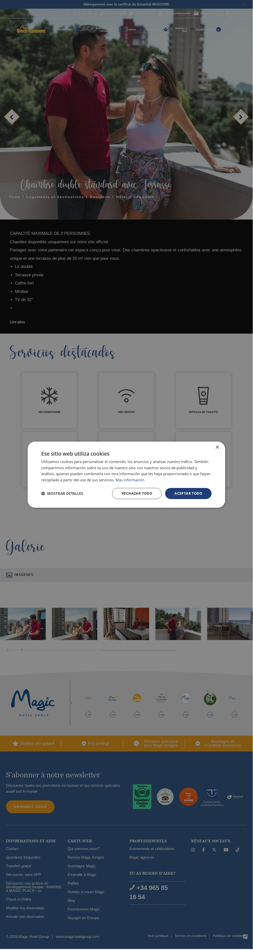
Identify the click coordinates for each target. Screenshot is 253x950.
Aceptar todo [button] (188, 493)
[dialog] (126, 474)
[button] (62, 493)
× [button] (217, 447)
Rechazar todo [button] (137, 493)
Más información (130, 479)
